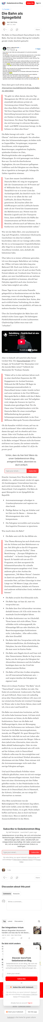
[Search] (39, 921)
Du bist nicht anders (11, 943)
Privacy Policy (25, 997)
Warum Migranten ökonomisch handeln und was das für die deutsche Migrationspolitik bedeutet (16, 931)
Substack (10, 1017)
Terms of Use (32, 857)
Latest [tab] (10, 921)
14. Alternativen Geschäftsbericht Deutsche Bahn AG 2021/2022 (20, 87)
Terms (14, 1006)
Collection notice (24, 1006)
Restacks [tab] (16, 894)
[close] (36, 948)
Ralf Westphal (12, 22)
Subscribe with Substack (23, 987)
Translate (6, 9)
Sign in (38, 3)
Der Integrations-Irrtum (13, 927)
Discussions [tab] (19, 921)
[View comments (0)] (11, 29)
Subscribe (30, 3)
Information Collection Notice (23, 860)
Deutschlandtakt (23, 360)
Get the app (32, 1012)
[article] (21, 932)
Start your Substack (15, 1012)
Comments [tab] (7, 894)
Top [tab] (4, 921)
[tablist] (11, 893)
